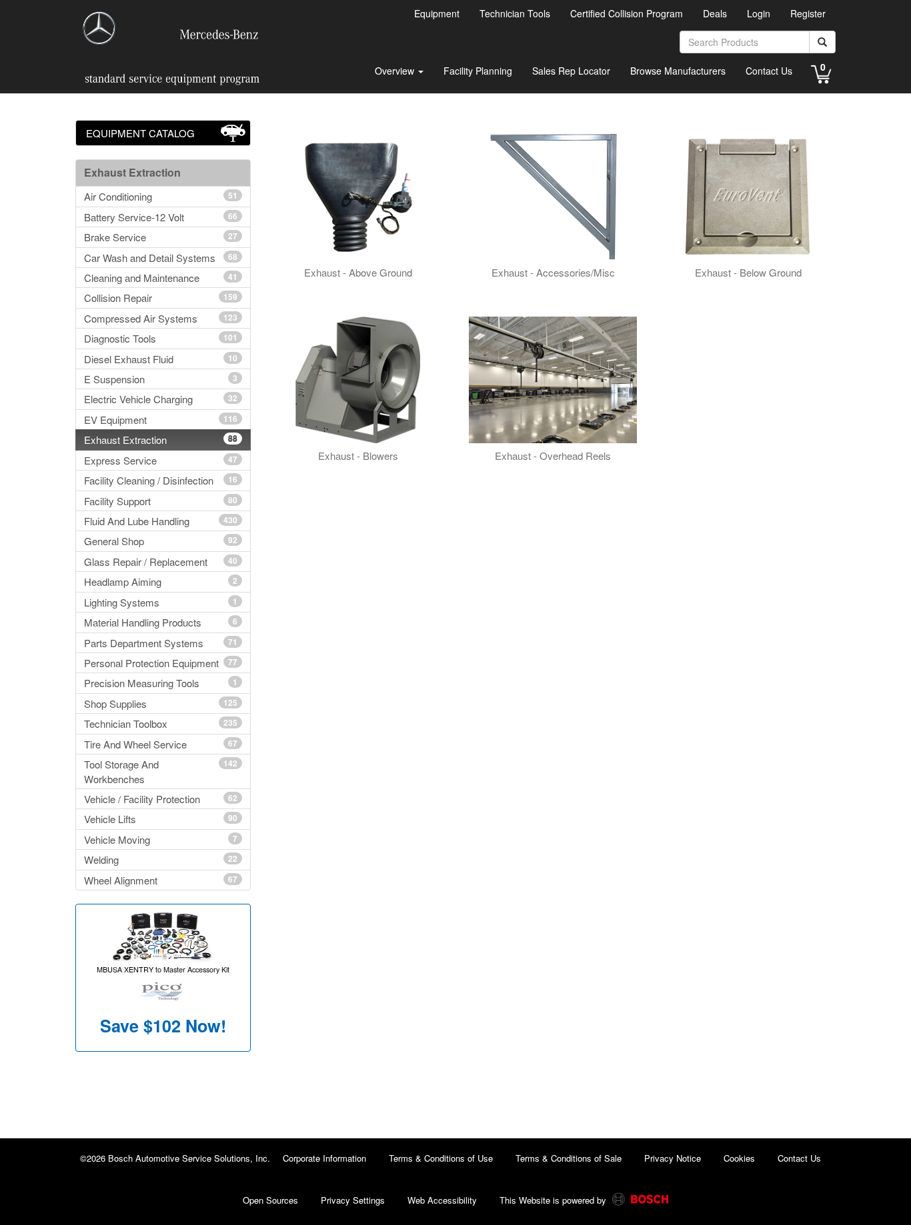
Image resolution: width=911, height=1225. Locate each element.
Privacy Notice (672, 1158)
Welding (160, 859)
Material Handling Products (160, 622)
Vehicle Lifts (160, 819)
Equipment (437, 13)
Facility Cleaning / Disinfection (160, 480)
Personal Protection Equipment (160, 663)
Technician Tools (515, 13)
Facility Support (160, 501)
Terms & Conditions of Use (441, 1158)
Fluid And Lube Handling (160, 521)
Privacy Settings (353, 1200)
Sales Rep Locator (571, 70)
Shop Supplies (160, 703)
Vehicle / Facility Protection (160, 799)
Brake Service (160, 237)
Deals (715, 13)
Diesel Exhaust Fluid (160, 359)
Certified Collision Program (626, 13)
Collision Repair (160, 298)
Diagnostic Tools (160, 338)
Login (758, 13)
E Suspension (160, 379)
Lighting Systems (160, 602)
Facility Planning (477, 70)
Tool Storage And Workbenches (160, 771)
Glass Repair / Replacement (160, 562)
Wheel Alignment (160, 880)
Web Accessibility (442, 1200)
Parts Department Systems (160, 643)
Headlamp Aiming (160, 582)
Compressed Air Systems (160, 318)
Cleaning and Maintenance (160, 278)
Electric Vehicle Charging (160, 399)
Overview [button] (396, 70)
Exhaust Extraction (160, 440)
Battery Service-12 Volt (160, 217)
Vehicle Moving (160, 839)
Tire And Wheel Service (160, 744)
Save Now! (163, 1026)
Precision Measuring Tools (160, 683)
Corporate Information (324, 1158)
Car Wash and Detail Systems (160, 258)
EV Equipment (160, 420)
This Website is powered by (554, 1200)
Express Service (160, 460)
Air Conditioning (160, 196)
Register (808, 13)
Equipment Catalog (140, 133)
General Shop (160, 541)
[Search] (822, 42)
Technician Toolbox (160, 723)
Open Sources (270, 1200)
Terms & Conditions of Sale (569, 1158)
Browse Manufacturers (678, 70)
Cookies (739, 1158)
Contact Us (769, 70)
